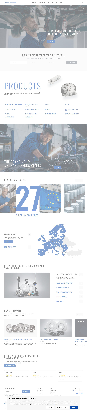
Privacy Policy (54, 404)
